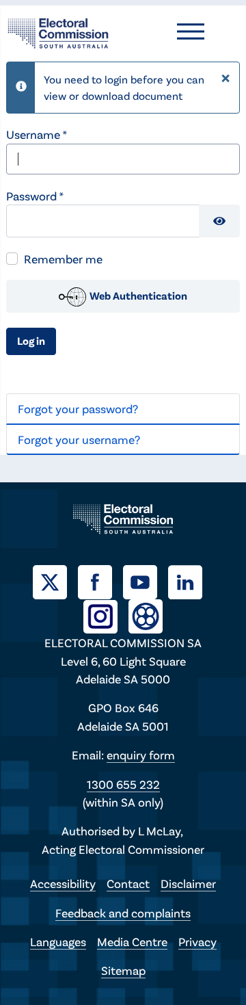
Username (36, 134)
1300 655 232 (123, 784)
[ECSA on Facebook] (100, 580)
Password (35, 195)
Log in (31, 340)
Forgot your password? (78, 408)
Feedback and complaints (123, 912)
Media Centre (132, 941)
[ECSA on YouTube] (145, 580)
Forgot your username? (79, 439)
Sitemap (123, 970)
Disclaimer (188, 883)
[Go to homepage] (58, 31)
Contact (128, 883)
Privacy (197, 941)
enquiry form (141, 754)
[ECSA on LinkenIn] (190, 580)
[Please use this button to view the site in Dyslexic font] (145, 615)
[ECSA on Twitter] (55, 580)
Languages (58, 941)
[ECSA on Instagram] (105, 615)
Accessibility (63, 883)
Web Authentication (137, 295)
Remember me (63, 258)
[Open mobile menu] (190, 31)
